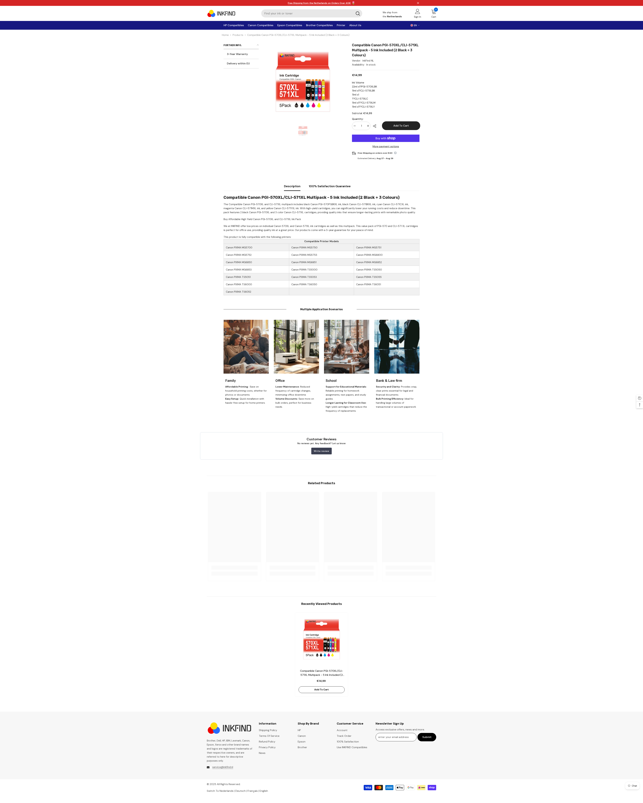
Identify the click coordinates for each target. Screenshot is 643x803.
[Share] (376, 126)
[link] (246, 347)
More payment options (386, 146)
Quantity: (357, 119)
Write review (321, 451)
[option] (303, 131)
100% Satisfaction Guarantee (330, 186)
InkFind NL (368, 60)
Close (418, 3)
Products (238, 35)
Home (225, 35)
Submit (427, 737)
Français (252, 791)
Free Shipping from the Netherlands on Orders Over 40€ (319, 3)
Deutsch (240, 791)
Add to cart (400, 125)
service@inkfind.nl (222, 767)
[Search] (311, 13)
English (264, 791)
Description (292, 186)
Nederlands (226, 791)
